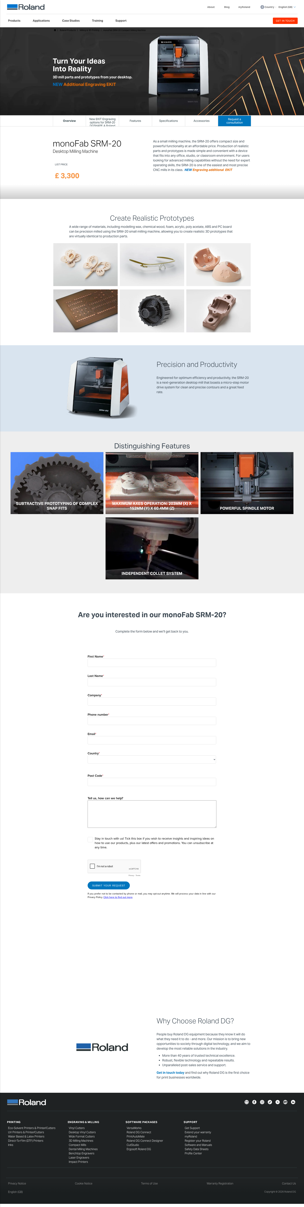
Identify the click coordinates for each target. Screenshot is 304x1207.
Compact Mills (77, 1145)
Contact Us (289, 1183)
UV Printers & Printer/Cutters (26, 1132)
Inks (10, 1145)
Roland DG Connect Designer (145, 1141)
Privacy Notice (17, 1183)
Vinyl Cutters (77, 1128)
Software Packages (141, 1122)
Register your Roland (198, 1141)
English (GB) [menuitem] (285, 7)
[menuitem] (16, 20)
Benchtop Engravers (81, 1153)
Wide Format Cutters (82, 1136)
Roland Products (68, 30)
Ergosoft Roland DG (139, 1149)
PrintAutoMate (136, 1136)
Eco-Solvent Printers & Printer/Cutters (31, 1128)
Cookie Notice (83, 1183)
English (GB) (15, 1192)
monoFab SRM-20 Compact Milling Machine (124, 30)
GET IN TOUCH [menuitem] (285, 20)
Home (55, 30)
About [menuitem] (211, 7)
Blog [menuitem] (227, 7)
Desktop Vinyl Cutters (82, 1132)
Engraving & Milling (83, 1122)
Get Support (192, 1128)
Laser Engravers (79, 1157)
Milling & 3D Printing (89, 30)
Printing (14, 1122)
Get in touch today (171, 1073)
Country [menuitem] (269, 7)
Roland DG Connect (139, 1132)
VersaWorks (134, 1128)
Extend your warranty (198, 1132)
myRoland (191, 1136)
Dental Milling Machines (83, 1149)
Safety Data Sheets (196, 1149)
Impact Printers (78, 1162)
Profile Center (193, 1153)
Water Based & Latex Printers (26, 1136)
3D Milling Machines (81, 1141)
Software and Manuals (198, 1145)
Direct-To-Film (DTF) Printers (25, 1141)
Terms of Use (149, 1183)
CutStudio (133, 1145)
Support (190, 1122)
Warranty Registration (220, 1183)
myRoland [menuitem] (244, 7)
